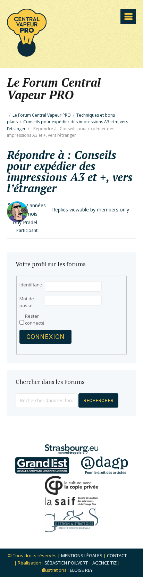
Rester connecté (34, 319)
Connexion (45, 337)
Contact (117, 555)
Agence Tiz (104, 563)
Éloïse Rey (81, 570)
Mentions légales (81, 555)
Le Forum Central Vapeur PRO (41, 115)
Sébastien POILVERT (66, 563)
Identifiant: (30, 285)
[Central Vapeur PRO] (27, 54)
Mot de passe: (26, 302)
